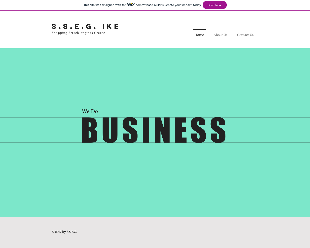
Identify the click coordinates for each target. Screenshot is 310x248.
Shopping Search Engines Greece (78, 33)
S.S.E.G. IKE (86, 26)
